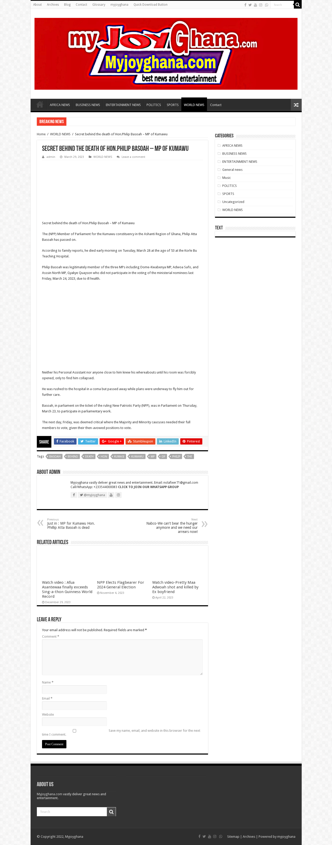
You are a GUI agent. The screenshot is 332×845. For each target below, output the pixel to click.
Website (48, 714)
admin (50, 157)
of (163, 456)
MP (153, 456)
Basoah (55, 456)
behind (73, 456)
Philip (176, 456)
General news (232, 170)
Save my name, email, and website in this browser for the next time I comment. (121, 732)
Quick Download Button (151, 4)
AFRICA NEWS (60, 105)
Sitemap (233, 837)
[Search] (298, 5)
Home (40, 104)
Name (47, 682)
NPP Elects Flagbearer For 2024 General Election (120, 584)
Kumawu (137, 456)
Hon (104, 456)
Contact (81, 4)
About (37, 4)
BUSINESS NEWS (88, 105)
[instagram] (261, 5)
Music (226, 178)
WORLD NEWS (194, 105)
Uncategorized (233, 202)
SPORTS (173, 105)
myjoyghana (119, 4)
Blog (67, 4)
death (89, 456)
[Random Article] (296, 105)
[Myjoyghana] (166, 53)
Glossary (98, 4)
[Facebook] (245, 5)
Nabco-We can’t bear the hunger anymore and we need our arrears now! (172, 526)
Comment (50, 636)
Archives (53, 4)
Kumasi (119, 456)
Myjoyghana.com (49, 794)
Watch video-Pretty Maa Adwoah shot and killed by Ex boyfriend (175, 587)
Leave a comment (133, 157)
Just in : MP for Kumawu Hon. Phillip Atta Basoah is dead (71, 524)
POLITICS (154, 105)
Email (47, 698)
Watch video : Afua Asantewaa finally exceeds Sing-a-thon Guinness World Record (67, 589)
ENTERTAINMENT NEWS (123, 105)
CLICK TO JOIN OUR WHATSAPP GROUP (148, 487)
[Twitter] (250, 5)
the (189, 456)
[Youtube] (255, 5)
